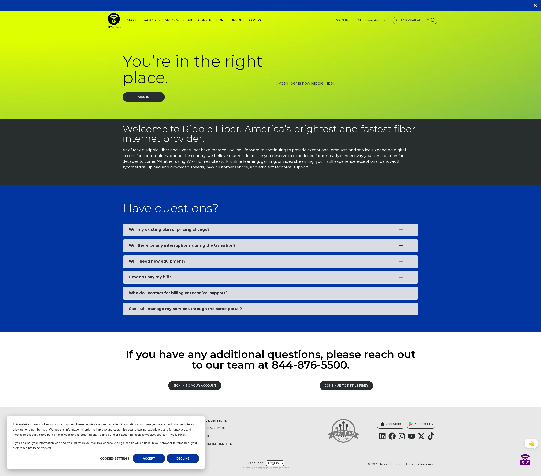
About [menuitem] (132, 20)
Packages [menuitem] (151, 20)
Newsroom (216, 428)
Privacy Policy (177, 434)
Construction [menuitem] (211, 20)
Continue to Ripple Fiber (346, 385)
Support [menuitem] (236, 20)
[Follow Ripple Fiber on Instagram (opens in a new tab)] (402, 436)
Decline (182, 458)
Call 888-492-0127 (370, 20)
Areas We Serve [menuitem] (179, 20)
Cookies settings (114, 458)
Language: (256, 463)
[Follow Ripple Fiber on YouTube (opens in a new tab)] (411, 436)
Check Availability (412, 20)
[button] (537, 5)
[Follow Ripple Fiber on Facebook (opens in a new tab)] (392, 436)
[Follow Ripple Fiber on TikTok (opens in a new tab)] (431, 436)
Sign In (342, 20)
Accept (149, 458)
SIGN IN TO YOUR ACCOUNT (194, 385)
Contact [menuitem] (256, 20)
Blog (210, 436)
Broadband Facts (222, 444)
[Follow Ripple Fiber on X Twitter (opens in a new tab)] (421, 436)
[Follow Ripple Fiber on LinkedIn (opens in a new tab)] (382, 436)
